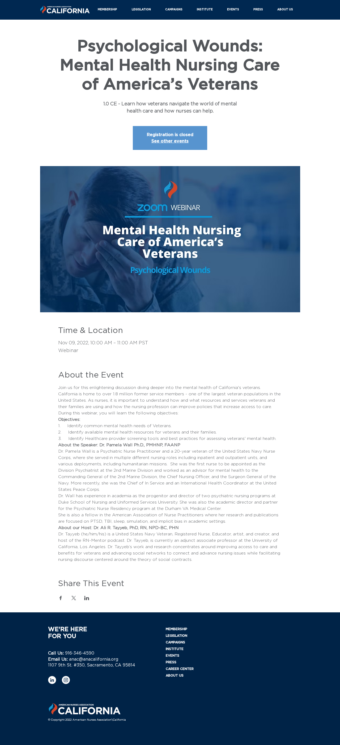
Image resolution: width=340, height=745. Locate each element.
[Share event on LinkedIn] (86, 598)
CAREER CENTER (180, 668)
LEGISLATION (176, 635)
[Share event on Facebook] (60, 598)
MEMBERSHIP (176, 629)
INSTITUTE (175, 649)
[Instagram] (66, 680)
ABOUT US (175, 675)
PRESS (171, 662)
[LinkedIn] (52, 680)
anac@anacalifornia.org (93, 659)
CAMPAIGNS (175, 642)
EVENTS (172, 655)
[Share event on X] (73, 598)
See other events (170, 141)
